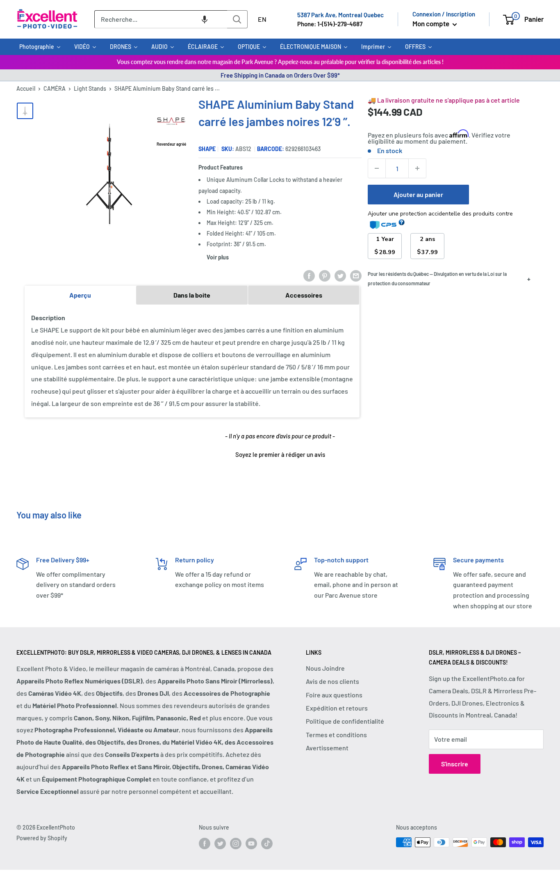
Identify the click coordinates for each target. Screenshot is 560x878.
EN (262, 19)
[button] (204, 19)
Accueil (25, 88)
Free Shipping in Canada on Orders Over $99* (280, 75)
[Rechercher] (237, 19)
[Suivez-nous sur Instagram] (235, 843)
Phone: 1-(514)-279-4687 (329, 24)
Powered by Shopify (41, 837)
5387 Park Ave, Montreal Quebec (340, 14)
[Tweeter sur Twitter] (340, 275)
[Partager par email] (356, 275)
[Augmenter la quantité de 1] (417, 168)
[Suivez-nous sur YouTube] (251, 843)
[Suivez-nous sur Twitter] (220, 843)
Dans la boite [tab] (191, 295)
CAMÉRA (54, 88)
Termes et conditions (336, 734)
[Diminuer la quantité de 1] (376, 168)
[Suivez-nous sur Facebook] (204, 843)
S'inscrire (454, 764)
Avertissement (327, 748)
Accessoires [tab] (303, 295)
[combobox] (160, 19)
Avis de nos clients (332, 681)
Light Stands (90, 88)
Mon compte (431, 23)
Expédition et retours (337, 708)
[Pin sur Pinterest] (324, 275)
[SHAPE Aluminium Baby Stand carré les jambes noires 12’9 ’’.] (25, 111)
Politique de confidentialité (345, 721)
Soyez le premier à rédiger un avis (280, 454)
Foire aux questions (334, 695)
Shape (207, 148)
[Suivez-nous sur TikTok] (267, 843)
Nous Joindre (325, 668)
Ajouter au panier (418, 194)
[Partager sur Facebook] (309, 275)
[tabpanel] (192, 361)
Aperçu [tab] (80, 295)
